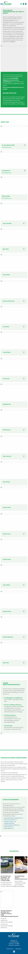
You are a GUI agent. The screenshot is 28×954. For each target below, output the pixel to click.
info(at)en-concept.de (14, 945)
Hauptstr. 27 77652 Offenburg (14, 941)
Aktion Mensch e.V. (9, 828)
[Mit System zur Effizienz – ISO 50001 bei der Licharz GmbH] (7, 864)
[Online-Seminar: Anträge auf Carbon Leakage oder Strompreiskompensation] (7, 899)
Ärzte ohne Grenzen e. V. (10, 819)
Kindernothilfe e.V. (9, 826)
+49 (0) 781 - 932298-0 (14, 943)
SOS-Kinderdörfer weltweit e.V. (12, 825)
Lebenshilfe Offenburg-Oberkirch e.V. (13, 818)
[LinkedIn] (14, 952)
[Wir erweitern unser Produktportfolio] (21, 864)
